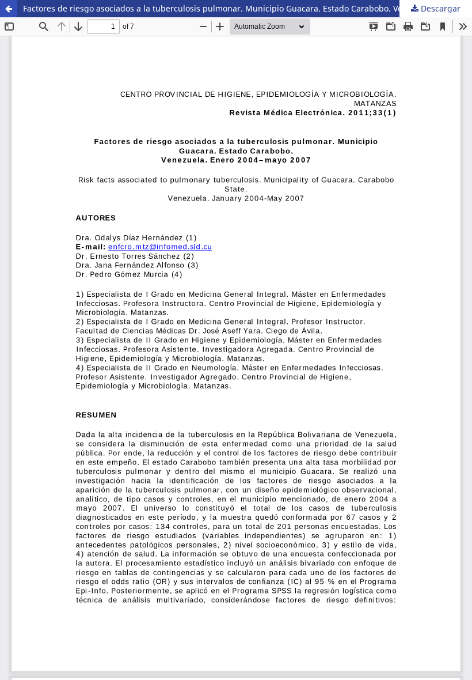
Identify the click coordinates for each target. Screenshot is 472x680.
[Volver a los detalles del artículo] (8, 8)
